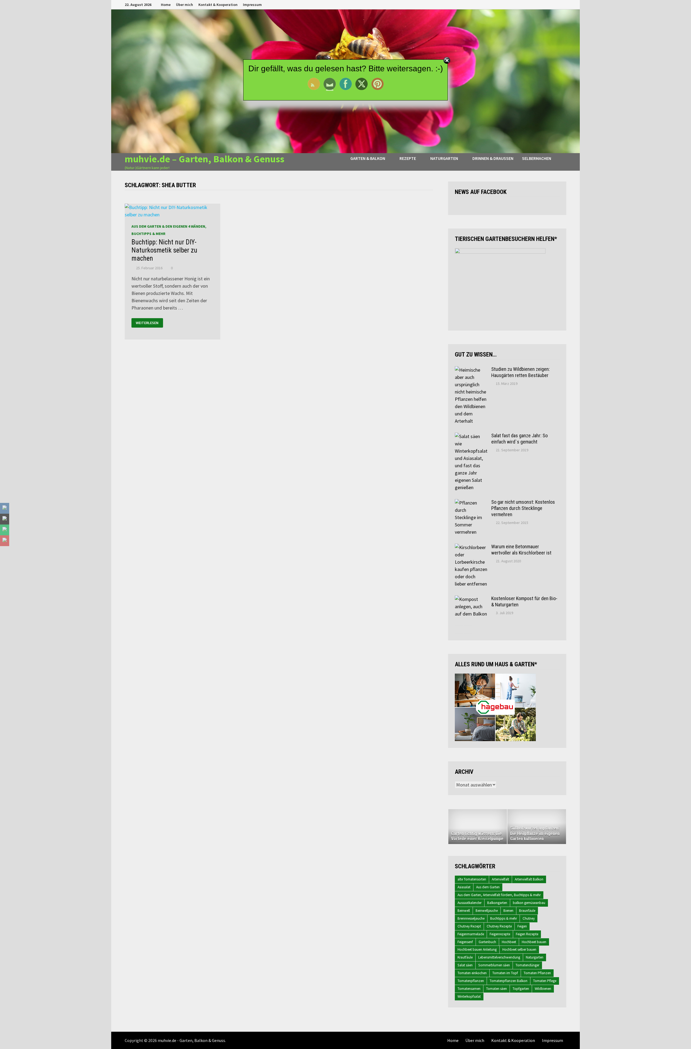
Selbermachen (536, 158)
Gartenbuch (487, 942)
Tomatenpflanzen (471, 981)
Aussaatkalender (470, 902)
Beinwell (464, 910)
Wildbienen (543, 988)
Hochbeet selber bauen (519, 949)
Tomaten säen (496, 988)
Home (166, 4)
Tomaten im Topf (505, 973)
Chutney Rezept (469, 926)
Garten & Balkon (367, 158)
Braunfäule (527, 910)
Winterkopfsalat (469, 996)
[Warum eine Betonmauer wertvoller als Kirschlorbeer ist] (471, 547)
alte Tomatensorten (472, 879)
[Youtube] (543, 4)
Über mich (184, 4)
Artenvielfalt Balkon (529, 879)
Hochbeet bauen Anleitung (477, 949)
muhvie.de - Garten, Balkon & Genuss (191, 1040)
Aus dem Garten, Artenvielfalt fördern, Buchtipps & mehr (499, 895)
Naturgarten (444, 158)
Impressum (252, 4)
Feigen (522, 926)
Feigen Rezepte (527, 934)
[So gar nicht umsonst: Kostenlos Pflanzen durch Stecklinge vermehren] (471, 503)
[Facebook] (537, 4)
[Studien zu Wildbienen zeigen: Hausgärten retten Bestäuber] (471, 370)
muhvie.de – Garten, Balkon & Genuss (204, 159)
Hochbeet (509, 942)
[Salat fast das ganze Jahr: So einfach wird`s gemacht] (471, 436)
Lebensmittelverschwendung (499, 957)
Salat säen (465, 965)
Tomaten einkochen (472, 973)
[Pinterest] (557, 4)
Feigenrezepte (500, 934)
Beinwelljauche (487, 910)
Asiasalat (464, 887)
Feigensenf (465, 942)
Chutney (529, 918)
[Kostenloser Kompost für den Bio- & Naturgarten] (471, 599)
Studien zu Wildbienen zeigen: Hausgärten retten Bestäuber (520, 372)
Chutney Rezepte (499, 926)
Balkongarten (497, 902)
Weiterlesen (147, 322)
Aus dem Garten (488, 887)
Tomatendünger (527, 965)
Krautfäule (465, 957)
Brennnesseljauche (471, 918)
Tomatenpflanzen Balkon (508, 981)
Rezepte (407, 158)
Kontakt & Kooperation (218, 4)
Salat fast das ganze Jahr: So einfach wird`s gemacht (519, 439)
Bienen (508, 910)
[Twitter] (550, 4)
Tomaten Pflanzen (537, 973)
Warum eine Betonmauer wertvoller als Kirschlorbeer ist (521, 550)
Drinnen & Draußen (492, 158)
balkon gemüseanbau (529, 902)
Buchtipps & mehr (503, 918)
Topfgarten (521, 988)
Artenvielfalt (500, 879)
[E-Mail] (563, 4)
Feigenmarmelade (471, 934)
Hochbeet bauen (534, 942)
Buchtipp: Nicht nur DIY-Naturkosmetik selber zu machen (164, 250)
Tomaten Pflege (544, 981)
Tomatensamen (469, 988)
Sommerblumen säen (494, 965)
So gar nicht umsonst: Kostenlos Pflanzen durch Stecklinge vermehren (523, 508)
